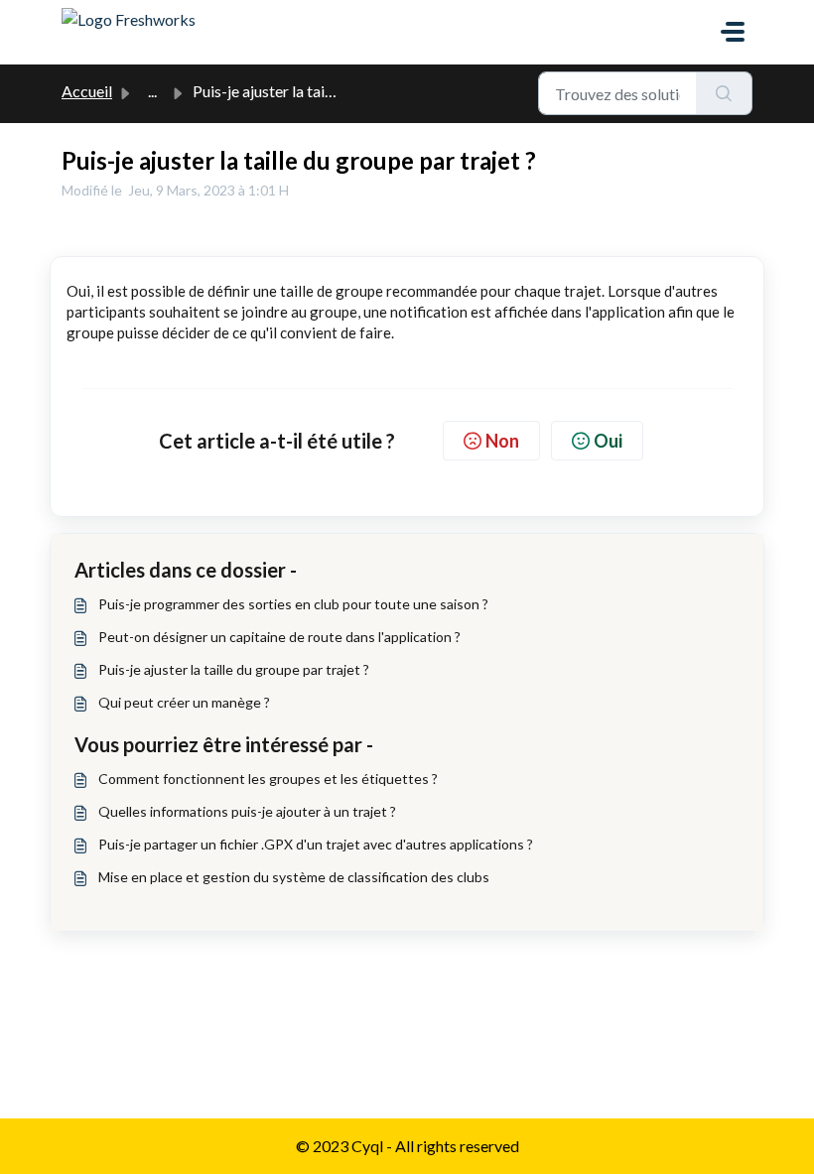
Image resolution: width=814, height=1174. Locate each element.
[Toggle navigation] (732, 32)
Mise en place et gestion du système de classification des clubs (293, 876)
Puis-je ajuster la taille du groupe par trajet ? (233, 669)
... (152, 90)
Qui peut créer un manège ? (184, 702)
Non (502, 441)
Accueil (87, 90)
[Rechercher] (724, 93)
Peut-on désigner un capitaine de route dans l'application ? (279, 636)
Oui (608, 441)
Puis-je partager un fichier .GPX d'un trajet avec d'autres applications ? (315, 844)
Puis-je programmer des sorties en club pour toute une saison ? (293, 603)
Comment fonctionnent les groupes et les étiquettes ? (268, 778)
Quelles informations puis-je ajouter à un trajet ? (247, 811)
